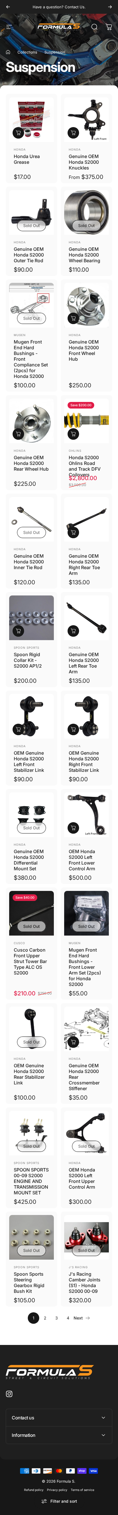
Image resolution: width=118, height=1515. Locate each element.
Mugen (20, 335)
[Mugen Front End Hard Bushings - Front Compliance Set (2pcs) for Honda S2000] (31, 305)
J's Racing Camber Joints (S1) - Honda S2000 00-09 (85, 1282)
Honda (20, 149)
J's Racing (78, 1267)
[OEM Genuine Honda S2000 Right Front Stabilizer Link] (86, 716)
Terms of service (82, 1490)
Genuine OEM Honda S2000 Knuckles (84, 162)
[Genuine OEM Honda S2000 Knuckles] (86, 119)
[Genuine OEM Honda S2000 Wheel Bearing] (86, 212)
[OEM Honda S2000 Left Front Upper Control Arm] (86, 1133)
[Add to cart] (18, 133)
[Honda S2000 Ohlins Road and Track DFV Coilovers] (86, 421)
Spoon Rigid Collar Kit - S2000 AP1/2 (28, 660)
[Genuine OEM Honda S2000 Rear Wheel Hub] (31, 421)
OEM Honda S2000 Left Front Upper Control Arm (82, 1178)
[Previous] (8, 7)
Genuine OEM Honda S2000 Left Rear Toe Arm (84, 663)
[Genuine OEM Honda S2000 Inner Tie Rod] (31, 519)
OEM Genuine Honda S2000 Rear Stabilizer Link (29, 1074)
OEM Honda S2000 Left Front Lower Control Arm (82, 860)
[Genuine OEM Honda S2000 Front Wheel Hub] (86, 305)
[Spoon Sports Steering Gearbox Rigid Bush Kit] (31, 1237)
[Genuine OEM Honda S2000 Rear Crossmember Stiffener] (86, 1029)
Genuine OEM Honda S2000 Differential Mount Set (29, 860)
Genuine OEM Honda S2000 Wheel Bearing (84, 254)
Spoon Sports (26, 647)
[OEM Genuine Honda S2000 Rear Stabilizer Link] (31, 1029)
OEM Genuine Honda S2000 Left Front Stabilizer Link (29, 761)
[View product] (73, 133)
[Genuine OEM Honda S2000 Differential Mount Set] (31, 814)
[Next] (110, 7)
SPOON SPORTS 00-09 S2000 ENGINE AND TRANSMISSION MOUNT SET (31, 1181)
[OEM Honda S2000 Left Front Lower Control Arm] (86, 814)
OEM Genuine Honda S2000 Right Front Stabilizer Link (84, 761)
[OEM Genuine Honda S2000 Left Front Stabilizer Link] (31, 716)
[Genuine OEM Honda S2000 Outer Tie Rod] (31, 212)
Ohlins (75, 450)
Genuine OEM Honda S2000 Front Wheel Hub (84, 350)
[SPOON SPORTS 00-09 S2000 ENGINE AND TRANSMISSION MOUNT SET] (31, 1133)
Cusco (19, 943)
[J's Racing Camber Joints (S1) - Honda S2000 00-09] (86, 1237)
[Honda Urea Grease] (31, 119)
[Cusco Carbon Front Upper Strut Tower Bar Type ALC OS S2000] (31, 913)
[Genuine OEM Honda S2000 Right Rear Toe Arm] (86, 519)
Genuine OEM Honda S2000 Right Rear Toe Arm (84, 564)
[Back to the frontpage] (8, 52)
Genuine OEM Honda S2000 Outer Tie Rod (29, 254)
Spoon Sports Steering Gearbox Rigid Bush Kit (29, 1282)
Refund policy (34, 1490)
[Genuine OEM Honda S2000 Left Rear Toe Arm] (86, 617)
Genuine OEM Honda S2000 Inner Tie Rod (29, 561)
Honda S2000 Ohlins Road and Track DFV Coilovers (85, 466)
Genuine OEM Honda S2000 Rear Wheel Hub (31, 463)
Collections (27, 52)
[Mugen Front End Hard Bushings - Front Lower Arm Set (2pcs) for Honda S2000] (86, 913)
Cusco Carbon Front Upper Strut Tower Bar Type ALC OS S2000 (30, 961)
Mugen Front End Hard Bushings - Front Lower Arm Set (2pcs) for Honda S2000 (85, 967)
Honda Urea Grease (27, 159)
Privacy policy (57, 1490)
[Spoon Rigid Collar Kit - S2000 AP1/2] (31, 617)
